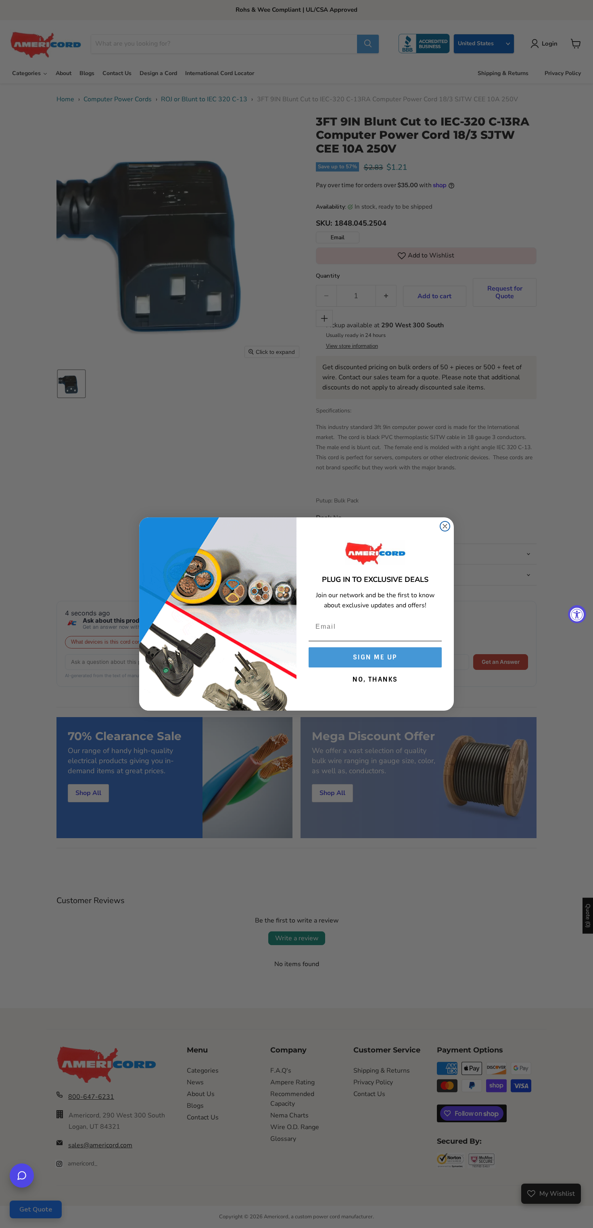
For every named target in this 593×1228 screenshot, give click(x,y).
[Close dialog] (445, 526)
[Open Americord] (22, 1175)
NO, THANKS (375, 679)
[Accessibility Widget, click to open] (577, 614)
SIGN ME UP (375, 657)
